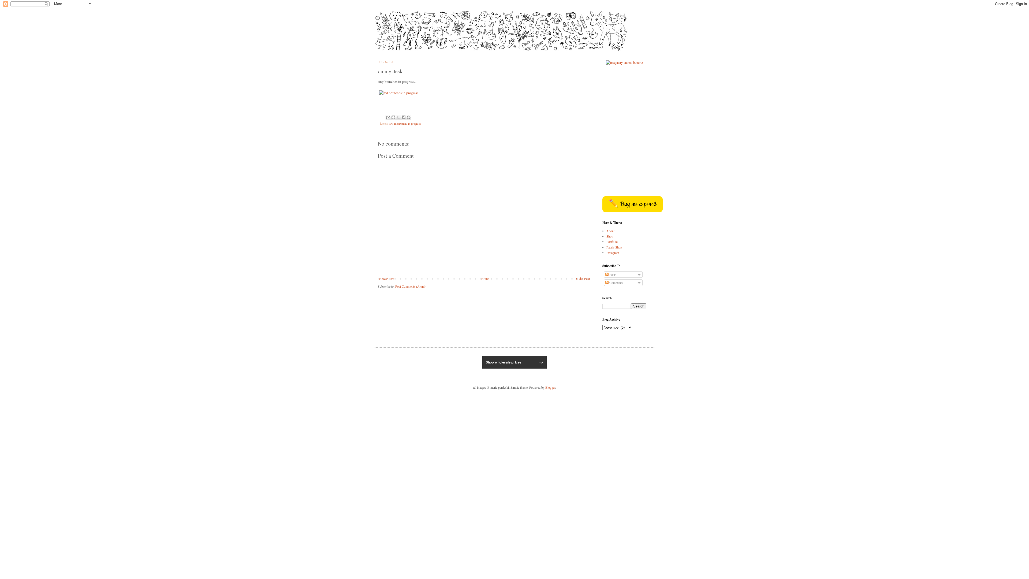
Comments (616, 282)
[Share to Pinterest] (408, 117)
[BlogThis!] (393, 117)
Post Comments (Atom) (410, 286)
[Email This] (388, 117)
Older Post (583, 278)
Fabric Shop (614, 247)
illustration (400, 123)
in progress (414, 123)
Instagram (612, 252)
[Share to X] (398, 117)
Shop (609, 236)
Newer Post (386, 278)
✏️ (632, 204)
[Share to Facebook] (403, 117)
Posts (612, 274)
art (391, 123)
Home (485, 278)
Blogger (550, 387)
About (610, 231)
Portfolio (612, 241)
